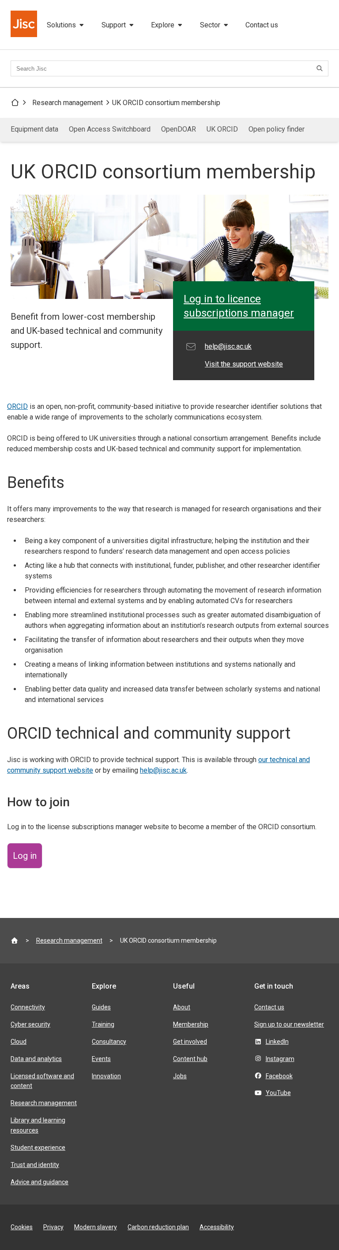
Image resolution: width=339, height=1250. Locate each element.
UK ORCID (222, 129)
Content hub (190, 1058)
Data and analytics (36, 1058)
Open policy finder (277, 129)
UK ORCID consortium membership (166, 102)
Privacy (53, 1227)
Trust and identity (35, 1164)
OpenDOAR (178, 129)
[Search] (321, 68)
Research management (67, 102)
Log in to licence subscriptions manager (239, 306)
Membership (190, 1024)
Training (103, 1024)
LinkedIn (277, 1041)
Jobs (180, 1076)
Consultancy (109, 1041)
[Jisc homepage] (25, 25)
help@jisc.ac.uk (163, 770)
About (181, 1007)
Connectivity (28, 1007)
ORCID (17, 406)
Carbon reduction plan (158, 1227)
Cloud (18, 1041)
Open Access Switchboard (110, 129)
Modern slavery (95, 1227)
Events (101, 1058)
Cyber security (30, 1024)
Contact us (261, 25)
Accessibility (217, 1227)
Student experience (38, 1147)
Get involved (190, 1041)
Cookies (22, 1227)
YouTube (278, 1092)
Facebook (279, 1076)
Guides (101, 1007)
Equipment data (34, 129)
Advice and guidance (39, 1182)
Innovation (106, 1076)
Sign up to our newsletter (289, 1024)
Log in (25, 855)
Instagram (280, 1058)
